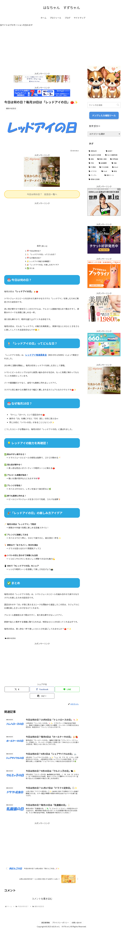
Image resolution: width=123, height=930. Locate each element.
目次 (39, 245)
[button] (42, 696)
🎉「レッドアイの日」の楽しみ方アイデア (43, 264)
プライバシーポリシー (60, 922)
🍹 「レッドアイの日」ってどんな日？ (41, 254)
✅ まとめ (30, 268)
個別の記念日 (11, 638)
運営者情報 (45, 922)
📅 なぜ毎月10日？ (34, 258)
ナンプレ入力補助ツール (104, 115)
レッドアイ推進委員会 (36, 354)
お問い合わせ (77, 922)
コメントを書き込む (42, 898)
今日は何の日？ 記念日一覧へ (42, 194)
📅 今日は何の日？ (34, 251)
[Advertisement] (42, 51)
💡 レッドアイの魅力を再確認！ (39, 261)
